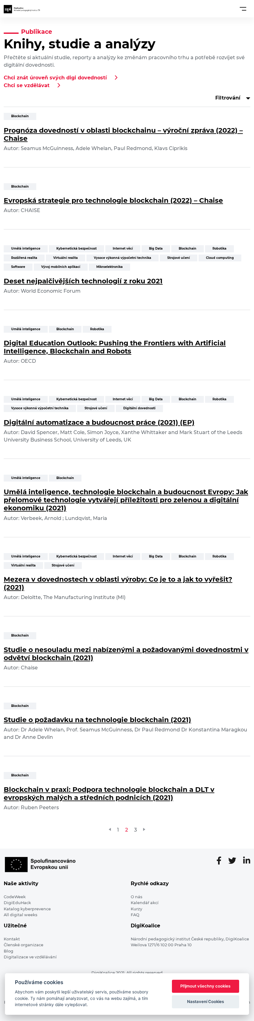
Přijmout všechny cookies (205, 985)
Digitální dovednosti (139, 408)
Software (18, 267)
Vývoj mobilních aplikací (60, 267)
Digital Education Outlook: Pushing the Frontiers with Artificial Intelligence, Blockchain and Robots (115, 347)
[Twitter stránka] (234, 861)
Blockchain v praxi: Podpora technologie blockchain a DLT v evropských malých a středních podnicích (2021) (109, 793)
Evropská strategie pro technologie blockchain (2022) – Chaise (113, 200)
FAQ (135, 914)
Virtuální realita (65, 258)
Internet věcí (123, 248)
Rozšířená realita (24, 258)
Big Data (156, 248)
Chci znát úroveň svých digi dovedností (55, 78)
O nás (136, 896)
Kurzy (136, 909)
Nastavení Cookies (205, 1001)
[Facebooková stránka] (221, 861)
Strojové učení (178, 258)
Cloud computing (220, 258)
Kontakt (12, 939)
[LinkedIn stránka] (246, 861)
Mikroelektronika (109, 267)
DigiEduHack (17, 902)
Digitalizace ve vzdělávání (30, 957)
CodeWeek (15, 896)
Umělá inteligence (25, 248)
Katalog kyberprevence (27, 909)
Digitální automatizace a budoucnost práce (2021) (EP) (99, 422)
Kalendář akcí (145, 902)
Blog (8, 951)
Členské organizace (23, 945)
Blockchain (20, 116)
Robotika (219, 248)
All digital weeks (20, 914)
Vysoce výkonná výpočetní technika (122, 258)
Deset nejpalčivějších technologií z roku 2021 (83, 281)
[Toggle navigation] (243, 9)
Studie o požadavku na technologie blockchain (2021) (97, 720)
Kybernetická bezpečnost (76, 248)
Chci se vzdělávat (27, 85)
